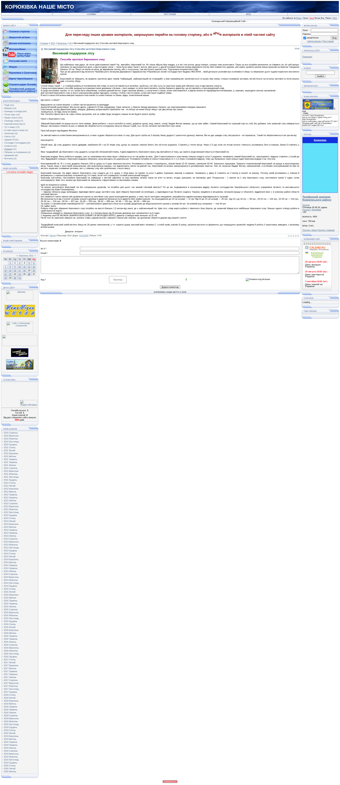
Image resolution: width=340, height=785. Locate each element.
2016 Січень (10, 624)
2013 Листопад (11, 547)
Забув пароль (314, 41)
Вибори (8, 108)
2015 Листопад (11, 618)
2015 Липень (10, 606)
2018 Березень (11, 701)
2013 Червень (11, 533)
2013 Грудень (10, 550)
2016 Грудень (10, 656)
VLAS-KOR (83, 236)
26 (29, 274)
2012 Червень (11, 497)
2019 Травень (10, 742)
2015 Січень (10, 589)
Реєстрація (328, 41)
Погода (306, 205)
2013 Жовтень (11, 544)
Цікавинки (9, 155)
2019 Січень (10, 730)
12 (29, 266)
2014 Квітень (10, 562)
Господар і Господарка (15, 143)
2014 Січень (10, 553)
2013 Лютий (9, 521)
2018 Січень (10, 695)
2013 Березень (11, 524)
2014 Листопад (11, 583)
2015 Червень (11, 603)
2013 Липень (10, 536)
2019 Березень (11, 736)
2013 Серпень (11, 539)
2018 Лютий (9, 698)
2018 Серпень (11, 715)
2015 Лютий (9, 592)
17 (19, 270)
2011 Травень (10, 459)
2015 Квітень (10, 598)
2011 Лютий (9, 450)
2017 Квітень (10, 668)
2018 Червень (11, 709)
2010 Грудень (10, 444)
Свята (7, 136)
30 (15, 278)
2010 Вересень (11, 436)
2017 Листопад (11, 689)
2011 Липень (10, 465)
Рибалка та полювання (15, 152)
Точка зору (9, 114)
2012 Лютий (9, 486)
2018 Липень (10, 712)
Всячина (8, 158)
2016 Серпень (11, 645)
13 (34, 266)
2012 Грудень (10, 515)
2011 (53, 43)
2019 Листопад (11, 759)
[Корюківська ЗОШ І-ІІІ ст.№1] (20, 310)
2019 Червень (11, 745)
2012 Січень (10, 483)
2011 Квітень (10, 456)
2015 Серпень (11, 609)
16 (15, 270)
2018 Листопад (11, 724)
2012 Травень (10, 494)
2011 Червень (10, 462)
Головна (44, 43)
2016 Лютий (9, 627)
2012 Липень (10, 500)
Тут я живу (9, 127)
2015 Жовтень (11, 615)
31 (19, 278)
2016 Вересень (11, 648)
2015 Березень (11, 595)
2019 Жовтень (11, 757)
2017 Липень (10, 677)
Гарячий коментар (13, 124)
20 (34, 270)
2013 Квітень (10, 527)
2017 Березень (11, 665)
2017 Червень (11, 674)
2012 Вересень (11, 506)
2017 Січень (10, 659)
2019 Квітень (10, 739)
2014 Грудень (10, 586)
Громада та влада (13, 111)
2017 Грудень (10, 692)
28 (5, 278)
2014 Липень (10, 571)
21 (5, 274)
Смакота (8, 146)
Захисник (9, 133)
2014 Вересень (11, 577)
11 (24, 266)
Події (6, 105)
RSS (335, 18)
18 (24, 270)
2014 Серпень (11, 574)
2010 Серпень (11, 433)
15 (10, 270)
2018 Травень (10, 706)
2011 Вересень (11, 471)
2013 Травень (10, 530)
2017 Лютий (9, 662)
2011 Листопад (11, 477)
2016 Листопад (11, 653)
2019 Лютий (9, 733)
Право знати (10, 117)
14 (5, 270)
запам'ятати (313, 38)
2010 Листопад (11, 441)
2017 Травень (10, 671)
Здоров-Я (9, 139)
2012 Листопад (11, 512)
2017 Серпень (11, 680)
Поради (8, 149)
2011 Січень (10, 447)
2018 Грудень (10, 727)
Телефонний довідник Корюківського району (316, 198)
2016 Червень (11, 639)
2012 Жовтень (11, 509)
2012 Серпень (11, 503)
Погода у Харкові (326, 230)
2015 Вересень (11, 612)
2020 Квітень (10, 771)
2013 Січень (10, 518)
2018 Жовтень (11, 721)
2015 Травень (10, 600)
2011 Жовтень (11, 474)
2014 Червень (11, 568)
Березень (62, 43)
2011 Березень (11, 453)
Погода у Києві (309, 230)
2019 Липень (10, 748)
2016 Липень (10, 642)
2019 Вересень (11, 754)
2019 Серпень (11, 751)
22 (10, 274)
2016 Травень (10, 636)
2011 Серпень (11, 468)
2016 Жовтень (11, 651)
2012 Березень (11, 489)
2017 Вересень (11, 683)
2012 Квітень (10, 491)
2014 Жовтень (11, 580)
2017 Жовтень (11, 686)
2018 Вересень (11, 718)
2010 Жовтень (11, 438)
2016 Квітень (10, 633)
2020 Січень (10, 765)
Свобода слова (11, 121)
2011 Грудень (10, 480)
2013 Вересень (11, 542)
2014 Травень (10, 565)
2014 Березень (11, 559)
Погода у (311, 210)
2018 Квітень (10, 704)
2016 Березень (11, 630)
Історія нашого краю (14, 130)
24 (19, 274)
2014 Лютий (9, 556)
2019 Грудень (10, 762)
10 (19, 266)
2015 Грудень (10, 621)
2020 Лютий (9, 768)
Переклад (307, 57)
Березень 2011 (26, 255)
